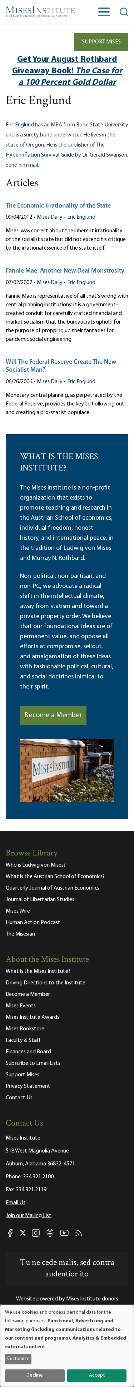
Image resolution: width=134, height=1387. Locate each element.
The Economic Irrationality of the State (58, 206)
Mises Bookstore (25, 1029)
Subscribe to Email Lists (33, 1063)
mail (33, 165)
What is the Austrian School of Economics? (55, 877)
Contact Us (19, 1098)
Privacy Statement (28, 1086)
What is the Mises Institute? (38, 971)
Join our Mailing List (28, 1216)
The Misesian (20, 934)
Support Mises (101, 42)
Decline (34, 1375)
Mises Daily (50, 217)
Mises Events (21, 1006)
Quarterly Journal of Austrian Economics (52, 888)
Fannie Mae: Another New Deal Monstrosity (65, 271)
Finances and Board (28, 1052)
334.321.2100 (38, 1177)
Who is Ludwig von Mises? (36, 865)
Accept (97, 1375)
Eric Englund (20, 125)
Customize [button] (18, 1359)
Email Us (15, 1203)
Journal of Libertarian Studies (40, 900)
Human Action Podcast (33, 923)
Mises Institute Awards (32, 1017)
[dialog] (67, 1346)
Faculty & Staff (23, 1040)
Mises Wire (18, 911)
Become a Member (53, 715)
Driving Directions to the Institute (45, 983)
